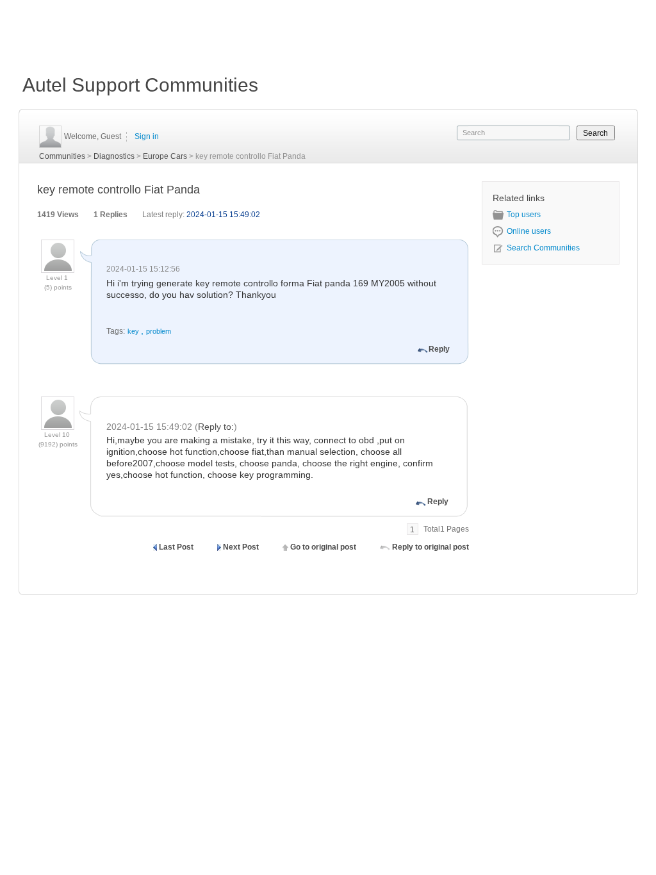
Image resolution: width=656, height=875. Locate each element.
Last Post (176, 547)
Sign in (147, 136)
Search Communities (543, 247)
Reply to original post (430, 547)
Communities (62, 156)
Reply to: (216, 426)
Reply (439, 349)
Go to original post (323, 547)
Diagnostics (114, 156)
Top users (524, 214)
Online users (529, 231)
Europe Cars (165, 156)
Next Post (241, 547)
